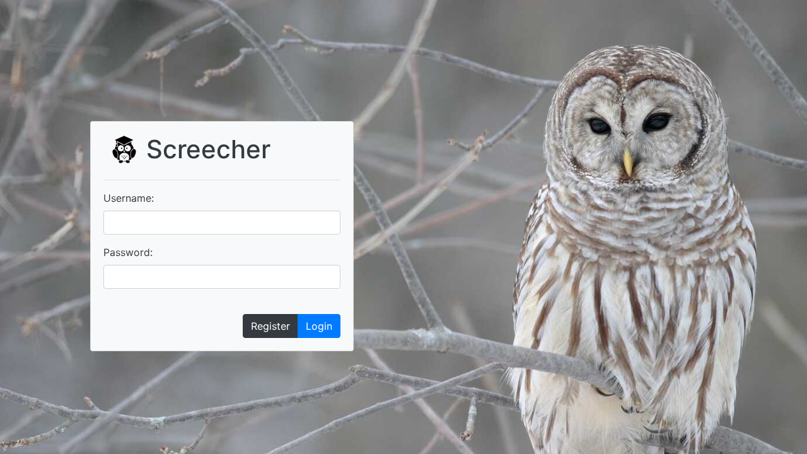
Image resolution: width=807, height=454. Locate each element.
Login (319, 326)
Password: (128, 252)
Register (270, 326)
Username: (128, 198)
